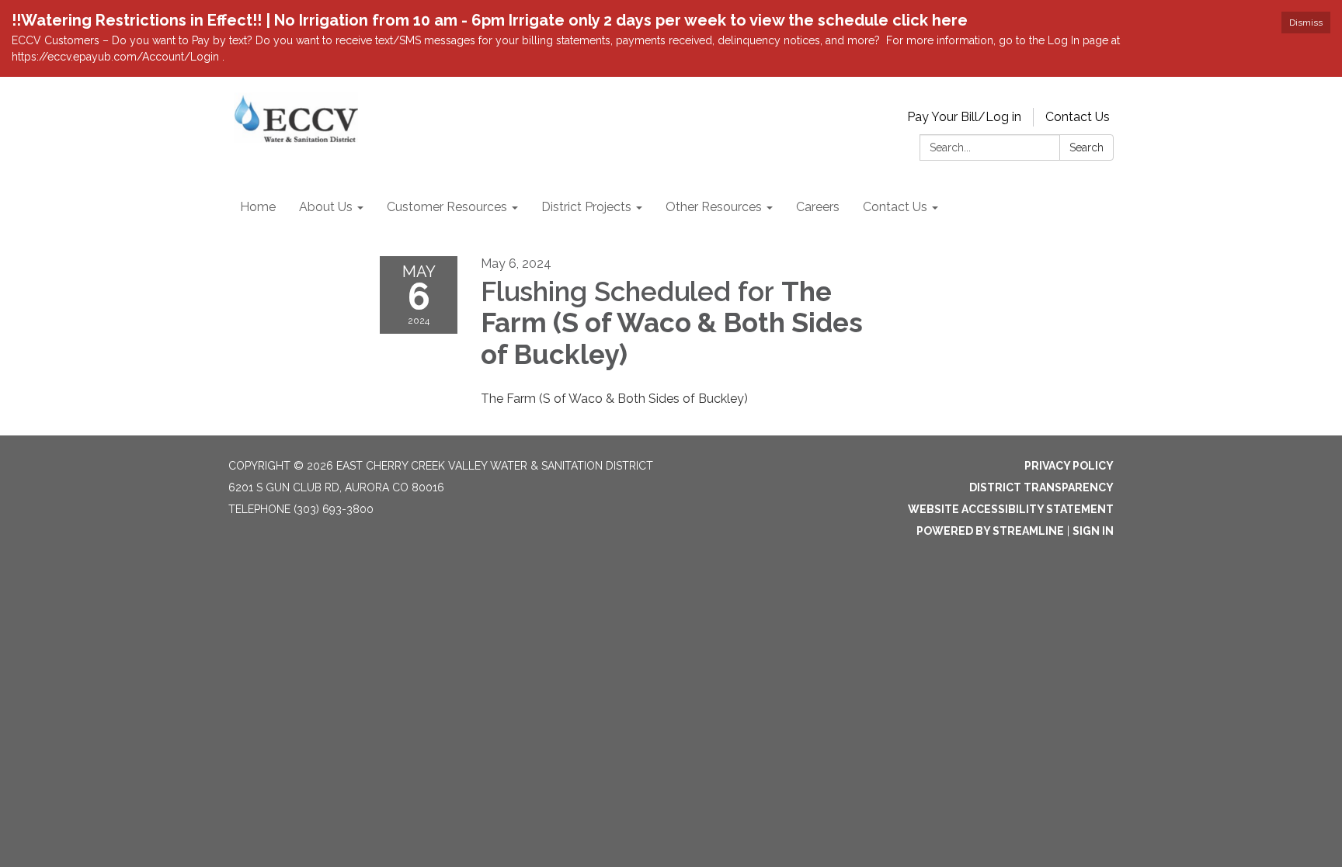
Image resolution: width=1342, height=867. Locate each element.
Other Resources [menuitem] (714, 206)
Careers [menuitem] (818, 206)
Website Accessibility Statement (1011, 509)
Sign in (1093, 531)
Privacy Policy (1069, 466)
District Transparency (1041, 487)
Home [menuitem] (258, 206)
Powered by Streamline (990, 531)
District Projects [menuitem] (586, 206)
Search (1086, 147)
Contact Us (1077, 116)
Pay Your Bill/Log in (964, 116)
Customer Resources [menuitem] (447, 206)
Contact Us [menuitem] (895, 206)
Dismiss (1306, 22)
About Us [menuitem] (326, 206)
